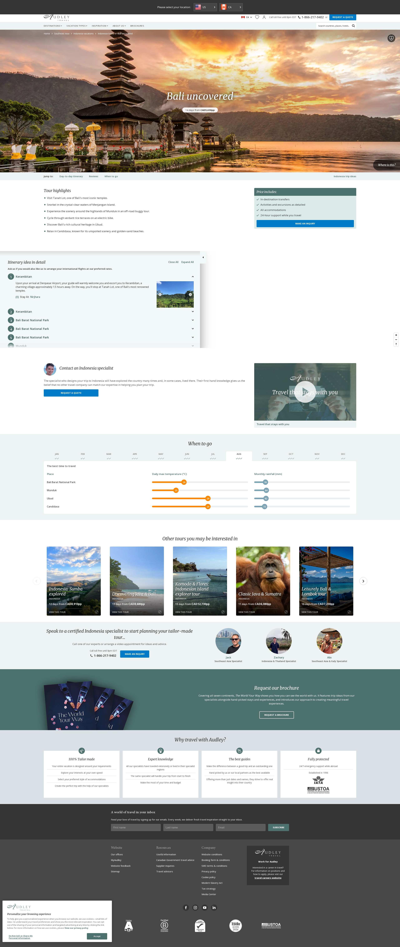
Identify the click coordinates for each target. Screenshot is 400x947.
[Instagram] (195, 908)
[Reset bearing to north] (396, 344)
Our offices (117, 854)
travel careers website (268, 877)
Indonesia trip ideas (345, 176)
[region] (200, 299)
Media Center (209, 894)
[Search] (353, 26)
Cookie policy (208, 877)
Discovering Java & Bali (133, 594)
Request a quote (71, 392)
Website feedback (120, 865)
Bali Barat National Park (32, 320)
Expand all (187, 262)
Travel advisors (164, 871)
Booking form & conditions (216, 860)
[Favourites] (257, 17)
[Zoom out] (396, 339)
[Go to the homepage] (56, 17)
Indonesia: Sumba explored (65, 591)
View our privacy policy (76, 928)
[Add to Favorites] (391, 38)
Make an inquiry (305, 223)
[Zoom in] (396, 335)
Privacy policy (209, 871)
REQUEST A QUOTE (342, 17)
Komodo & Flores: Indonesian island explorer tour (192, 589)
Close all (173, 262)
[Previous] (160, 294)
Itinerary (71, 176)
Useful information (166, 854)
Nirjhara (31, 297)
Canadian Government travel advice (175, 860)
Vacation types (76, 25)
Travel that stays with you (273, 424)
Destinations (52, 25)
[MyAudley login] (264, 17)
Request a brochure (276, 714)
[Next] (190, 294)
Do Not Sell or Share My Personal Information (21, 937)
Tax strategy (209, 888)
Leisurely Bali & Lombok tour (316, 591)
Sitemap (115, 871)
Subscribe (278, 827)
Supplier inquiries (165, 865)
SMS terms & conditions (214, 865)
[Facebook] (186, 908)
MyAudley (116, 860)
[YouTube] (205, 908)
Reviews (93, 176)
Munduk (21, 346)
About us (118, 25)
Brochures (137, 25)
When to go (111, 176)
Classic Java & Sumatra (259, 594)
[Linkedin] (214, 908)
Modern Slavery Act (212, 882)
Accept (97, 936)
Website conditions (212, 854)
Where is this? (387, 165)
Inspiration (99, 25)
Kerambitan (24, 276)
